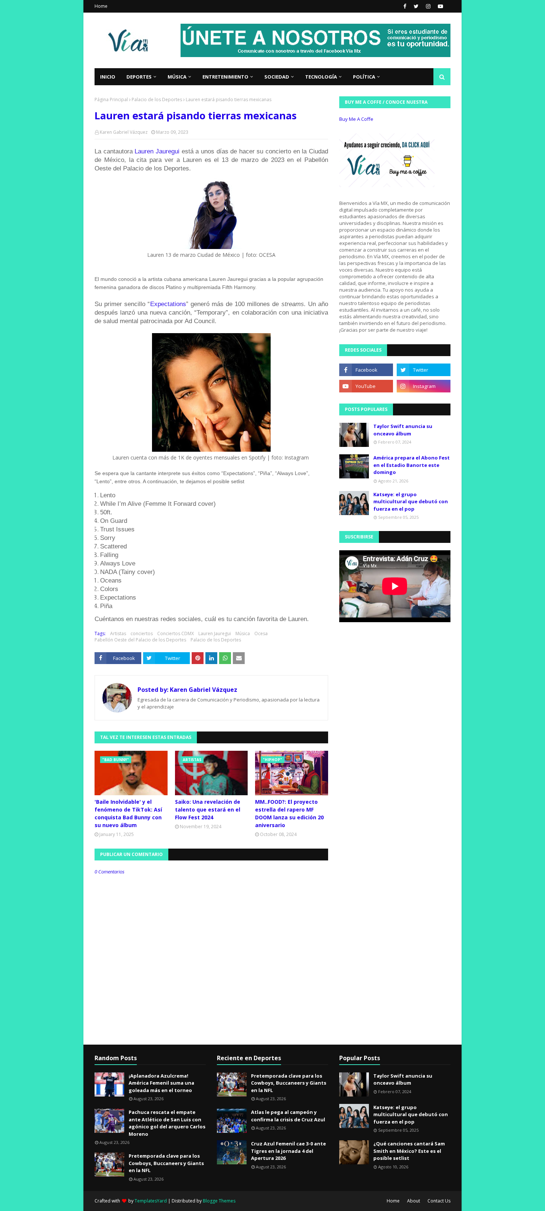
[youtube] (439, 6)
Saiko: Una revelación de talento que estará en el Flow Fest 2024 (207, 809)
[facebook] (405, 6)
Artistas (118, 633)
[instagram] (428, 6)
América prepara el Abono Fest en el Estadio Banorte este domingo (411, 464)
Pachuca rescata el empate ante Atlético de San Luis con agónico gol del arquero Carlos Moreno (167, 1123)
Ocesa (261, 633)
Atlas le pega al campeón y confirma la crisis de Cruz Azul (288, 1116)
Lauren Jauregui (158, 151)
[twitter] (416, 6)
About (413, 1201)
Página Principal (111, 99)
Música (242, 633)
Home (101, 6)
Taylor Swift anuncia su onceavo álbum (402, 430)
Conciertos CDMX (175, 633)
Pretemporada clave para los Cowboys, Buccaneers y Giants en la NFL (166, 1163)
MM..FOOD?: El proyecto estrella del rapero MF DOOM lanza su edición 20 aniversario (289, 813)
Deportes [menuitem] (139, 76)
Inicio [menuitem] (107, 76)
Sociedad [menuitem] (276, 76)
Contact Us (438, 1201)
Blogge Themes (219, 1201)
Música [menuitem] (177, 76)
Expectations (168, 304)
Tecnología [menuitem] (321, 76)
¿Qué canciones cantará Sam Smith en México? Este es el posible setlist (409, 1150)
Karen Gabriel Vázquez (124, 132)
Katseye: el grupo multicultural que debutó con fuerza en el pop (410, 501)
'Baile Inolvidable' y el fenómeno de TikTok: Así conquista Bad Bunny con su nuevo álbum (128, 813)
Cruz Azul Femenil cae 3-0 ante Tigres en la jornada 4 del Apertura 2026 (288, 1150)
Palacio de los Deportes (157, 99)
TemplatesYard (151, 1201)
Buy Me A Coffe (356, 119)
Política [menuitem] (364, 76)
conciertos (142, 633)
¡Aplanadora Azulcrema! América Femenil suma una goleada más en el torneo (161, 1083)
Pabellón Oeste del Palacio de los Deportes (140, 640)
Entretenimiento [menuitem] (225, 76)
